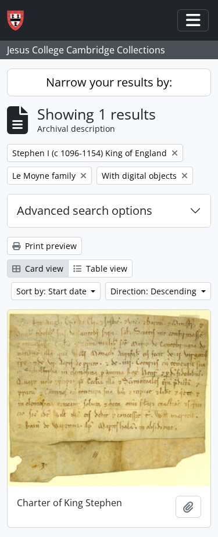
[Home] (20, 20)
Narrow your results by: (109, 82)
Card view (43, 268)
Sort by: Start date (52, 291)
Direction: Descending (154, 291)
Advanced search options (84, 210)
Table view (105, 268)
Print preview (50, 245)
